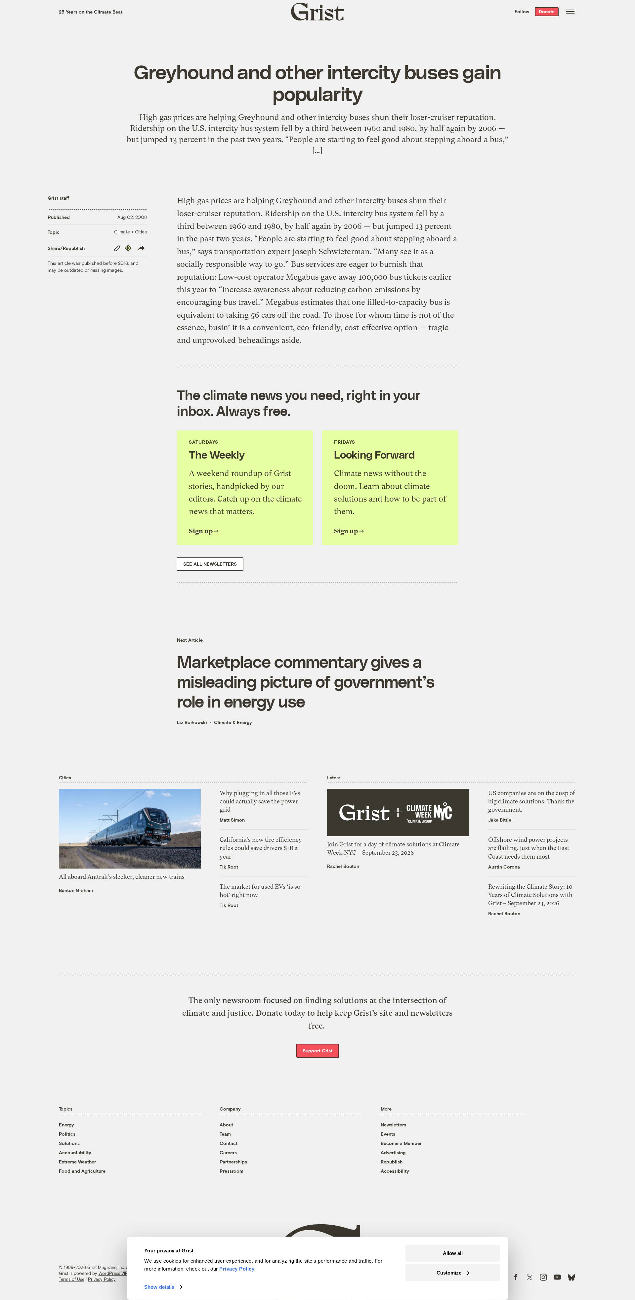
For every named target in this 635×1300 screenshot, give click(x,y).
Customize (449, 1272)
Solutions (69, 1143)
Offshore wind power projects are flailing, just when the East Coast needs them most (528, 848)
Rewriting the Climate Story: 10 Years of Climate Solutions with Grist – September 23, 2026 (530, 895)
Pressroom (231, 1171)
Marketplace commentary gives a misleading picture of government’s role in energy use (305, 681)
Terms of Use (71, 1279)
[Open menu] (570, 11)
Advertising (393, 1152)
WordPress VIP (113, 1273)
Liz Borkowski (192, 722)
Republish (391, 1161)
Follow (522, 11)
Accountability (75, 1152)
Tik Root (229, 867)
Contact (228, 1143)
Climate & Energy (233, 722)
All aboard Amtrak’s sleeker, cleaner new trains (122, 876)
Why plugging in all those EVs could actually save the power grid (260, 801)
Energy (66, 1124)
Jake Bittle (499, 820)
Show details (159, 1287)
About (226, 1124)
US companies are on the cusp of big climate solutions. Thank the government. (531, 801)
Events (388, 1134)
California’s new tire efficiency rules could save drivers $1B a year (261, 848)
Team (225, 1134)
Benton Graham (76, 890)
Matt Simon (232, 820)
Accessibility (395, 1171)
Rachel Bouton (343, 866)
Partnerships (233, 1161)
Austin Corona (504, 867)
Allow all (453, 1253)
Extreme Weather (77, 1161)
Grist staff (58, 198)
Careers (228, 1152)
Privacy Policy (102, 1279)
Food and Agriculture (82, 1171)
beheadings (258, 340)
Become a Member (401, 1143)
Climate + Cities (130, 231)
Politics (67, 1134)
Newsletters (393, 1124)
